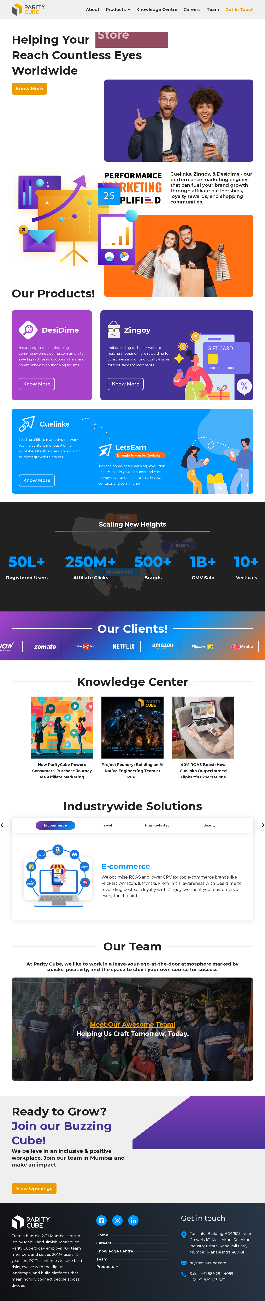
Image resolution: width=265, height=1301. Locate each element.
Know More (29, 88)
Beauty (210, 825)
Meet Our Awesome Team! (132, 1024)
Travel (107, 825)
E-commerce (55, 825)
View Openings (34, 1188)
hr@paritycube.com (208, 1263)
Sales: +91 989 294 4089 (211, 1273)
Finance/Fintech (158, 825)
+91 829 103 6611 (211, 1280)
